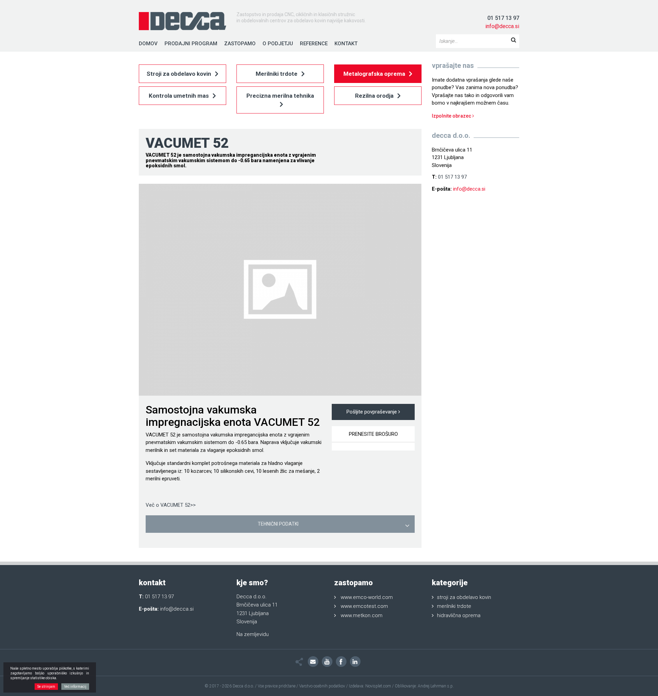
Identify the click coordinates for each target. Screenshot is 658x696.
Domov (148, 43)
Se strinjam (46, 686)
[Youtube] (327, 661)
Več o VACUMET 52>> (171, 505)
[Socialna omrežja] (299, 662)
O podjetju (278, 43)
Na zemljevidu (252, 634)
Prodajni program (190, 43)
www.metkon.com (361, 615)
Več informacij (75, 686)
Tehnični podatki (278, 524)
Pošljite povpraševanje (372, 412)
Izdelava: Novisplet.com (370, 686)
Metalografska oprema (374, 73)
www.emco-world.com (367, 597)
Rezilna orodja (375, 95)
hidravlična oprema (458, 615)
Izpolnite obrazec (452, 116)
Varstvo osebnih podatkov (322, 686)
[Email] (313, 661)
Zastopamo (240, 43)
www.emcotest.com (364, 606)
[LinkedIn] (355, 661)
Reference (314, 43)
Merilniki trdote (277, 73)
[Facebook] (341, 661)
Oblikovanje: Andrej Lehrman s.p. (424, 686)
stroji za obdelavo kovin (464, 597)
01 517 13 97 (503, 18)
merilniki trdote (454, 606)
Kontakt (345, 43)
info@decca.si (502, 26)
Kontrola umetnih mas (179, 95)
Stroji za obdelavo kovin (179, 73)
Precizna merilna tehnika (280, 95)
